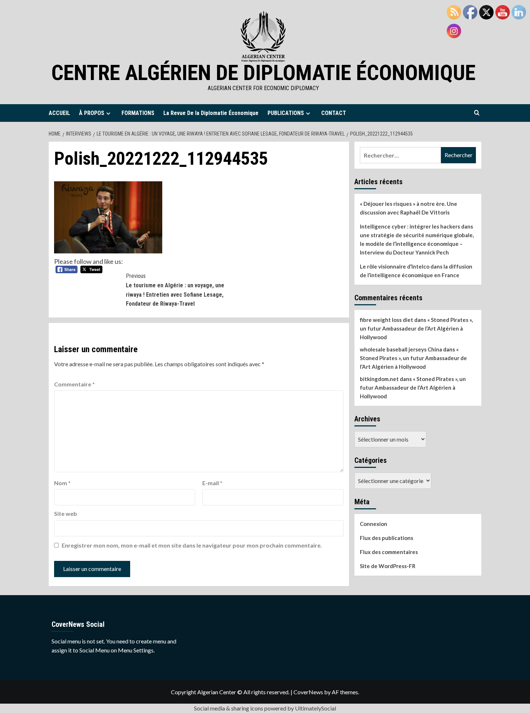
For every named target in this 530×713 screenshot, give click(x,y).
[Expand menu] (108, 113)
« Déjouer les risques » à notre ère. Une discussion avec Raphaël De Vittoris (408, 208)
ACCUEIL (59, 113)
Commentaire (74, 384)
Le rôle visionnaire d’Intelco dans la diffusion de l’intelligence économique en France (416, 270)
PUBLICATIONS (286, 113)
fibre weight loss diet (386, 319)
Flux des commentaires (389, 552)
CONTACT (333, 113)
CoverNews (308, 691)
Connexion (373, 524)
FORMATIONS (138, 113)
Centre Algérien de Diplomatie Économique (263, 72)
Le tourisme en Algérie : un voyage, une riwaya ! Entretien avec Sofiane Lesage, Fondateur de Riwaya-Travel (175, 290)
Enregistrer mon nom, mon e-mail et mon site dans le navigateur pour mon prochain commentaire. (192, 545)
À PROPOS (91, 113)
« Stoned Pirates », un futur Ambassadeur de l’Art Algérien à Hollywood (416, 328)
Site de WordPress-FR (387, 566)
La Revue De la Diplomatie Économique (211, 113)
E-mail (212, 482)
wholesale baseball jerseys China (401, 349)
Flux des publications (386, 538)
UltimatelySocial (315, 708)
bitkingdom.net (379, 379)
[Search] (476, 113)
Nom (62, 482)
